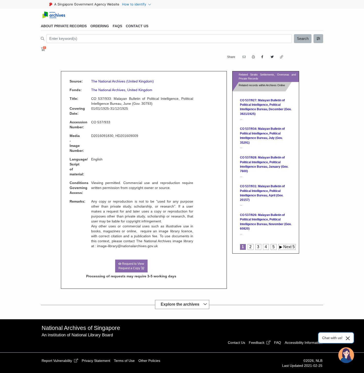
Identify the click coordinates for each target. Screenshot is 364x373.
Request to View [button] (131, 266)
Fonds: (71, 90)
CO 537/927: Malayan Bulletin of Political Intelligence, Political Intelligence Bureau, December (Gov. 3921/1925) (265, 107)
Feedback (257, 343)
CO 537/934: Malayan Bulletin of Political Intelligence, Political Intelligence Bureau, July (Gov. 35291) (262, 135)
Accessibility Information (303, 343)
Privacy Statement (96, 361)
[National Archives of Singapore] (53, 15)
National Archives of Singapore (81, 328)
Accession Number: (71, 124)
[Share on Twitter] (272, 57)
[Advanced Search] (318, 38)
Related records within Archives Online (262, 85)
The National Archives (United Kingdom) (122, 81)
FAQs (117, 26)
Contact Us (137, 26)
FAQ (277, 343)
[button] (253, 57)
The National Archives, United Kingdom (121, 90)
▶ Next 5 (287, 247)
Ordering (99, 26)
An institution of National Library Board (77, 335)
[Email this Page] (244, 57)
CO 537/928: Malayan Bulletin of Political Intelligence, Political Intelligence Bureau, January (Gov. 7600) (264, 164)
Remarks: (71, 201)
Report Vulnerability (57, 361)
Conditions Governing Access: (71, 188)
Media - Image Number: (71, 143)
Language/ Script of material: (71, 166)
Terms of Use (124, 361)
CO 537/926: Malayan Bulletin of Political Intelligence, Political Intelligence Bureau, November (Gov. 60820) (265, 221)
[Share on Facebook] (262, 57)
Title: (71, 99)
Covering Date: (71, 111)
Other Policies (149, 361)
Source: (71, 81)
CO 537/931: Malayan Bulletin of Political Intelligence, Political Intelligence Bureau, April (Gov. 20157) (262, 193)
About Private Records (64, 26)
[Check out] (42, 49)
